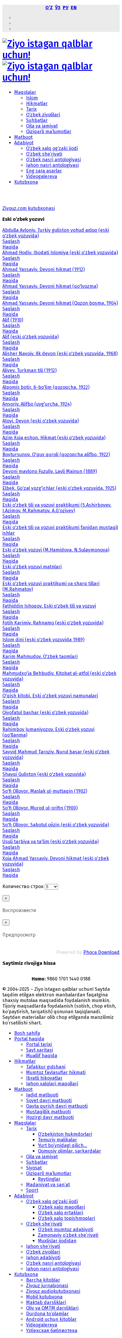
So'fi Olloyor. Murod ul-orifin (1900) (40, 808)
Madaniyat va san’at (48, 1184)
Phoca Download (101, 952)
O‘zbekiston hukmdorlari (65, 1134)
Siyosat (34, 1168)
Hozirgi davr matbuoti (50, 1117)
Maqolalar (25, 92)
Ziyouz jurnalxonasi (47, 1285)
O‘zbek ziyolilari (43, 115)
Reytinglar (49, 1179)
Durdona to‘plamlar (47, 1313)
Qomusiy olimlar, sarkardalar (69, 1151)
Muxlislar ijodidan (57, 1241)
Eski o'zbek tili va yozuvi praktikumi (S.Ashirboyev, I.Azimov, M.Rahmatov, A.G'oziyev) (56, 507)
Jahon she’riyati (43, 1246)
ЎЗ (57, 7)
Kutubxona (26, 182)
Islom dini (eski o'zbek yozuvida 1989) (43, 639)
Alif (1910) (12, 320)
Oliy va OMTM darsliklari (52, 1308)
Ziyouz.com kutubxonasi (28, 208)
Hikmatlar (37, 103)
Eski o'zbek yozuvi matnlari (32, 567)
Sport (32, 1190)
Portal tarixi (39, 1044)
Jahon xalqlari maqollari (52, 1083)
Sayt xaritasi (39, 1050)
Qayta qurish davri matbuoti (57, 1106)
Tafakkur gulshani (45, 1067)
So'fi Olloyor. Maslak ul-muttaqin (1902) (44, 791)
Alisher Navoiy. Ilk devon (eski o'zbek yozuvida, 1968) (60, 353)
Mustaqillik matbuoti (48, 1112)
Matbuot (23, 137)
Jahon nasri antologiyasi (52, 165)
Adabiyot (23, 143)
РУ (65, 7)
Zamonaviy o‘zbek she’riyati (68, 1235)
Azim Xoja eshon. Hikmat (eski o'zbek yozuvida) (53, 437)
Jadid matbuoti (42, 1095)
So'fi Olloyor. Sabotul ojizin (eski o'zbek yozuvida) (55, 825)
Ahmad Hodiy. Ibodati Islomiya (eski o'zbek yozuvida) (60, 252)
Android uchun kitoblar (51, 1319)
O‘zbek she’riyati (44, 154)
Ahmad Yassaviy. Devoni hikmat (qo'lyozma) (50, 286)
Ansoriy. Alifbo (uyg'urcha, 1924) (36, 404)
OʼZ (49, 7)
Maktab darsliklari (46, 1302)
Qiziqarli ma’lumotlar (48, 131)
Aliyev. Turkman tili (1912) (29, 370)
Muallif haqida (41, 1055)
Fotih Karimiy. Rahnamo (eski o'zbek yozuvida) (52, 623)
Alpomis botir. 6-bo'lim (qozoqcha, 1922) (45, 387)
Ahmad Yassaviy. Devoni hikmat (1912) (43, 269)
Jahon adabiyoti (43, 1257)
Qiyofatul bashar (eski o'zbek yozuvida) (45, 712)
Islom (32, 98)
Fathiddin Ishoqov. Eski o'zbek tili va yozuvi (49, 606)
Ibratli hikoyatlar (44, 1078)
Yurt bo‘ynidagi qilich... (62, 1145)
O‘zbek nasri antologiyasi (53, 159)
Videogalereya (41, 176)
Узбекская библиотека (51, 1330)
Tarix (31, 109)
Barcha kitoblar (43, 1280)
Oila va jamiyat (42, 126)
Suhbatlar (37, 120)
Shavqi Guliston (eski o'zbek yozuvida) (44, 774)
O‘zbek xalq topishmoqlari (66, 1218)
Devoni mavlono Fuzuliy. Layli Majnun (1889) (49, 471)
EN (74, 7)
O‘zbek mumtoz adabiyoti (65, 1229)
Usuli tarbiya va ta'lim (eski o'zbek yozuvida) (50, 841)
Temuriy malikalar (57, 1140)
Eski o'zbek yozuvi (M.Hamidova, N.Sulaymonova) (55, 550)
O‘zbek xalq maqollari (61, 1207)
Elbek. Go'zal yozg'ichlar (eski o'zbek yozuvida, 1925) (59, 488)
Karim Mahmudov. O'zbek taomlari (40, 656)
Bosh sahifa (27, 1033)
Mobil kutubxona (44, 1297)
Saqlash (11, 241)
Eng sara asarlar (44, 171)
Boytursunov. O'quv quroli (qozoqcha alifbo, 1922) (56, 454)
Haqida (10, 247)
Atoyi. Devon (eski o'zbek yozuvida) (40, 421)
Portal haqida (29, 1039)
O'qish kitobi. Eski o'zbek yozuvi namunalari (50, 696)
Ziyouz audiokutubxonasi (53, 1291)
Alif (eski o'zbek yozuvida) (30, 337)
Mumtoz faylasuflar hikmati (56, 1072)
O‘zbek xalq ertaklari (60, 1212)
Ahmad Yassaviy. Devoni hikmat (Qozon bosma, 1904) (60, 303)
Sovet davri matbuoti (49, 1100)
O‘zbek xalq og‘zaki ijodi (52, 148)
